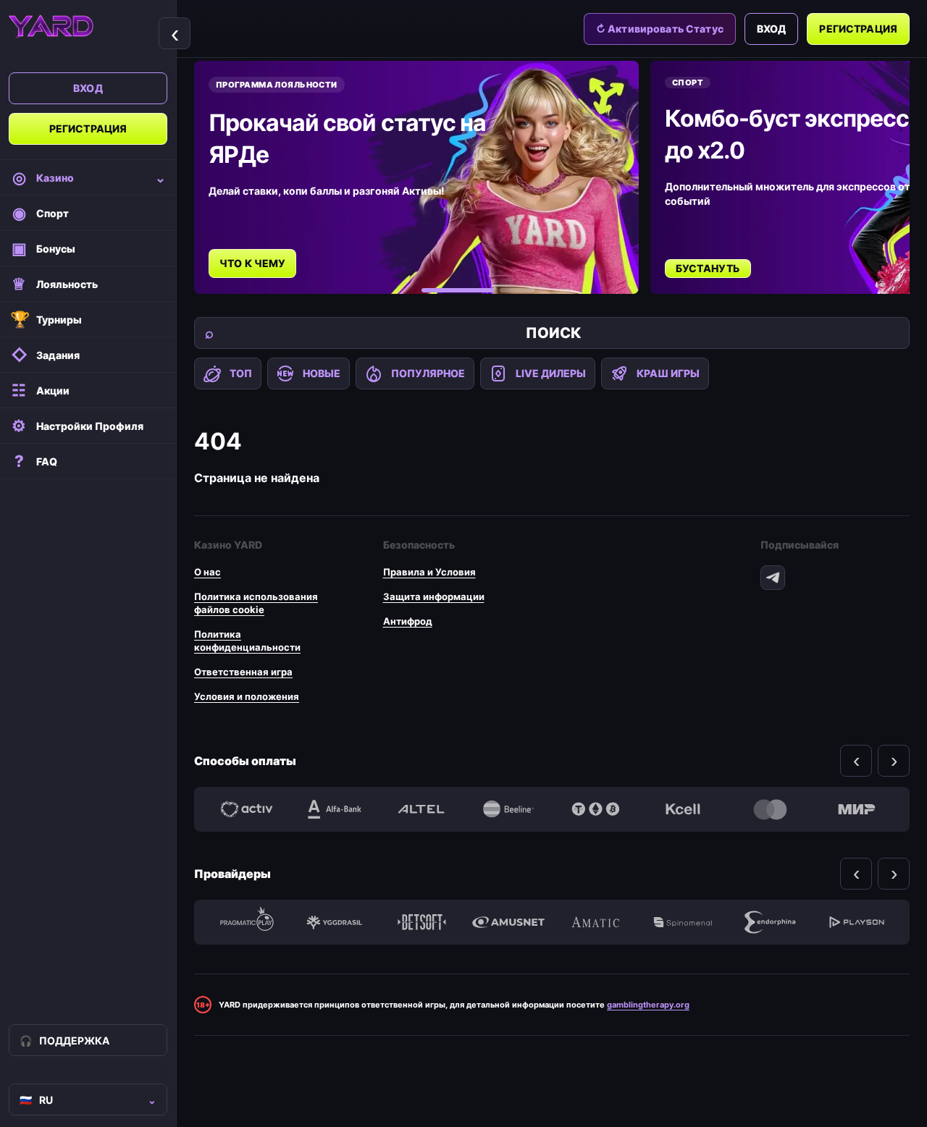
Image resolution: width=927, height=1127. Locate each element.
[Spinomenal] (682, 922)
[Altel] (421, 809)
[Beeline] (508, 809)
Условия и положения (246, 696)
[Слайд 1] (457, 290)
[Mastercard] (770, 809)
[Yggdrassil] (334, 922)
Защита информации (434, 596)
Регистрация (88, 128)
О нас (207, 572)
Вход (88, 88)
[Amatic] (595, 922)
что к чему (252, 263)
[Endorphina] (770, 922)
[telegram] (772, 577)
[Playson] (857, 922)
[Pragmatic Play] (247, 922)
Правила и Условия (429, 572)
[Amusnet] (508, 922)
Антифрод (407, 621)
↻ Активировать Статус (659, 28)
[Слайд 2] (517, 290)
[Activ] (247, 809)
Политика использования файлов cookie (256, 603)
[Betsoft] (421, 922)
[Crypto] (595, 809)
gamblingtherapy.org (648, 1005)
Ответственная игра (243, 672)
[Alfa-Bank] (334, 809)
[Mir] (857, 809)
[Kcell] (682, 809)
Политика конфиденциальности (247, 640)
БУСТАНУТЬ (708, 268)
